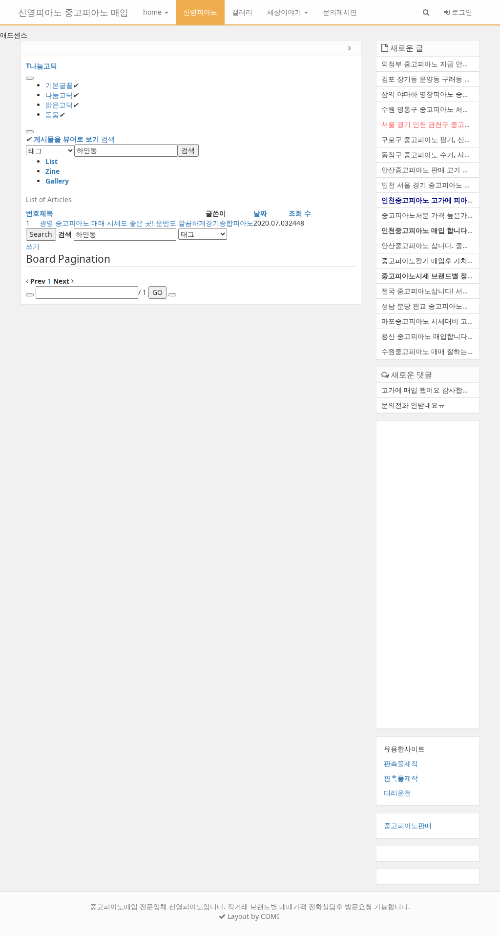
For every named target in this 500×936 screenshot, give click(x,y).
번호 (33, 213)
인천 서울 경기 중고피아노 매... (429, 184)
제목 (46, 213)
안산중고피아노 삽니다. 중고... (428, 245)
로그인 (461, 12)
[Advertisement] (428, 574)
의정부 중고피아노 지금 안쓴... (428, 63)
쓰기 (33, 246)
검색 (108, 139)
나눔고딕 (59, 95)
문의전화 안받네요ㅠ (413, 405)
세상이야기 (285, 12)
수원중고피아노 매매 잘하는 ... (428, 351)
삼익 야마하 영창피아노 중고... (428, 94)
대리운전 (397, 792)
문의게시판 (340, 12)
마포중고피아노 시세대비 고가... (430, 321)
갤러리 (242, 12)
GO (157, 292)
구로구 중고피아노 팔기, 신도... (429, 139)
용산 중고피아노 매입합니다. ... (429, 336)
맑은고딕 (59, 104)
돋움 (52, 114)
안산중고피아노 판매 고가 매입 (428, 169)
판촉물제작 (401, 763)
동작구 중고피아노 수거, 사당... (429, 154)
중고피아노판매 (408, 825)
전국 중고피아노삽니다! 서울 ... (429, 290)
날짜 (260, 213)
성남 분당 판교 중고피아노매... (428, 306)
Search (41, 234)
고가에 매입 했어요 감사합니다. (429, 390)
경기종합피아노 (229, 223)
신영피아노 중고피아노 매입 (73, 12)
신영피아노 (200, 12)
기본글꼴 (59, 85)
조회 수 (300, 213)
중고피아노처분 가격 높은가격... (430, 215)
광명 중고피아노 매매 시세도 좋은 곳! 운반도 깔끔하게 (123, 223)
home (153, 12)
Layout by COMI (252, 916)
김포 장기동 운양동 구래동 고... (429, 78)
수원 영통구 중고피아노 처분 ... (429, 109)
